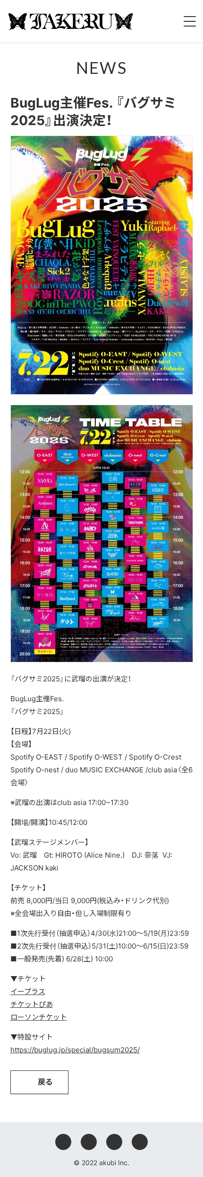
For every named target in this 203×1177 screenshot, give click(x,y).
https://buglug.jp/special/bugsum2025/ (75, 1049)
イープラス (27, 991)
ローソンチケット (38, 1017)
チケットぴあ (31, 1004)
